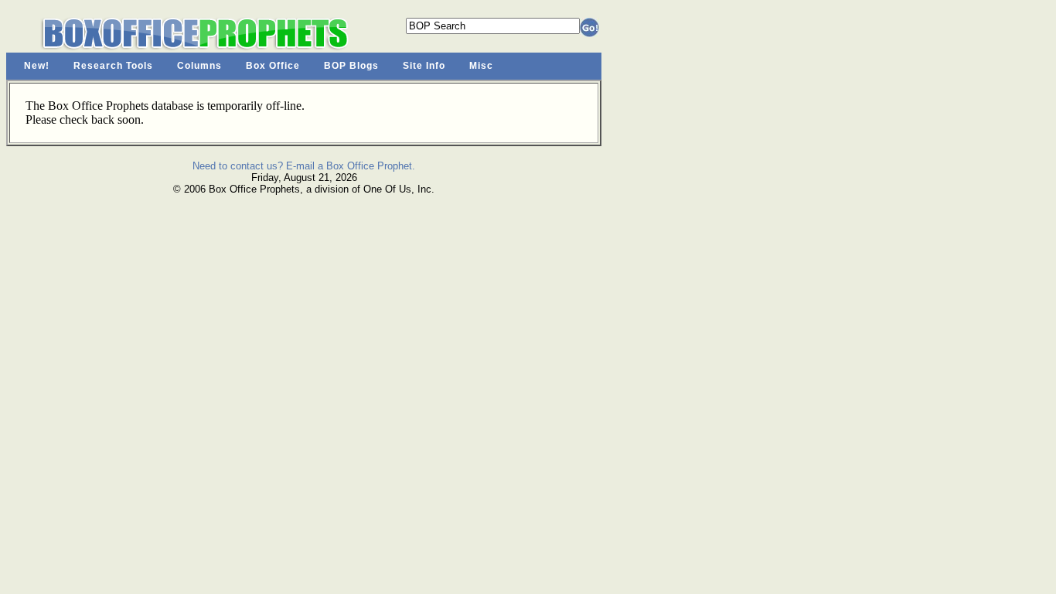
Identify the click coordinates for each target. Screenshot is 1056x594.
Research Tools (113, 65)
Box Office (273, 65)
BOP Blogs (351, 65)
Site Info (424, 65)
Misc (481, 65)
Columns (199, 65)
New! (36, 65)
